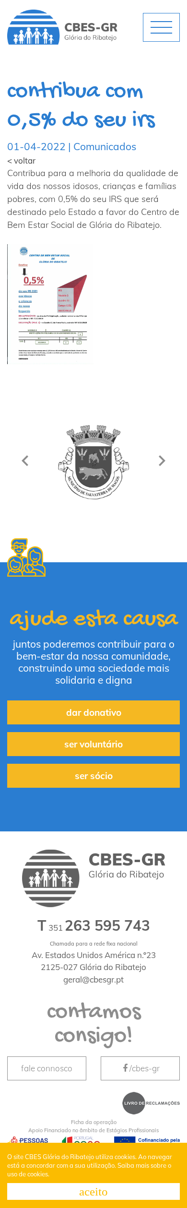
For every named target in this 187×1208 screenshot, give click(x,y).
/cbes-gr (144, 1068)
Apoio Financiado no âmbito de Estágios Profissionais (93, 1126)
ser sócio (94, 776)
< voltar (21, 160)
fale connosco (46, 1068)
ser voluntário (93, 744)
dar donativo (93, 712)
